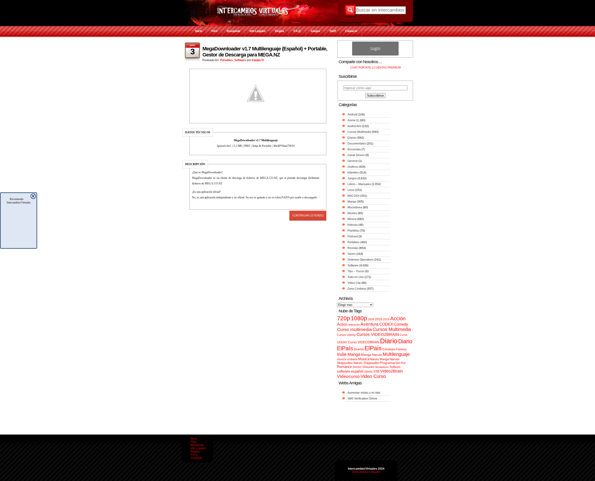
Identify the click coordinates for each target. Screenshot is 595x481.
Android (352, 114)
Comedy (401, 324)
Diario (388, 341)
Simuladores (382, 367)
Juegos (315, 31)
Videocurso (348, 376)
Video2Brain (391, 371)
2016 (386, 319)
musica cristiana (347, 359)
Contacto (351, 31)
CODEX (386, 324)
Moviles (352, 213)
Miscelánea (354, 207)
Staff (333, 31)
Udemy (368, 371)
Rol (403, 363)
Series (351, 253)
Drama (359, 349)
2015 (378, 319)
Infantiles (353, 172)
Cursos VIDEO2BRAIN (378, 334)
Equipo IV (258, 60)
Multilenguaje (396, 354)
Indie (342, 354)
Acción (398, 318)
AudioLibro (354, 126)
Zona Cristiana (356, 288)
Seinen (357, 367)
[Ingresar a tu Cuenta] (375, 54)
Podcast (352, 236)
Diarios (352, 137)
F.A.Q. (297, 31)
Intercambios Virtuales (366, 472)
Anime (351, 120)
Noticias (352, 224)
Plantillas (353, 230)
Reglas (279, 31)
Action (342, 324)
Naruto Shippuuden (366, 363)
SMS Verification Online (362, 398)
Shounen (368, 367)
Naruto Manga (379, 359)
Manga (351, 201)
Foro (215, 31)
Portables (226, 60)
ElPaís (373, 348)
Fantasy (401, 349)
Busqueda (233, 31)
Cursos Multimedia (359, 132)
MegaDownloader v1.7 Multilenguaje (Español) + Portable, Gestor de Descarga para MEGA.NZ (264, 52)
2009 (371, 319)
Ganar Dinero (356, 155)
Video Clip (354, 283)
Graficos (352, 166)
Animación (354, 324)
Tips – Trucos (355, 271)
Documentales (356, 143)
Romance (344, 367)
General (352, 161)
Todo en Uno (355, 277)
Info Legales (258, 31)
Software (240, 60)
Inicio (198, 31)
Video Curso (373, 376)
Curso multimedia (354, 329)
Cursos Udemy (346, 335)
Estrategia (388, 349)
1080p (359, 318)
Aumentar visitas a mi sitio (363, 392)
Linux (350, 190)
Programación (390, 363)
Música (352, 219)
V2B (376, 371)
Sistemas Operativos (360, 259)
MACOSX (353, 195)
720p (343, 318)
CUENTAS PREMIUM (387, 67)
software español (350, 371)
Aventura (369, 324)
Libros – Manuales (359, 184)
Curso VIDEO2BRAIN (363, 342)
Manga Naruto (371, 355)
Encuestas (354, 149)
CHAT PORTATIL (360, 67)
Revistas (352, 248)
